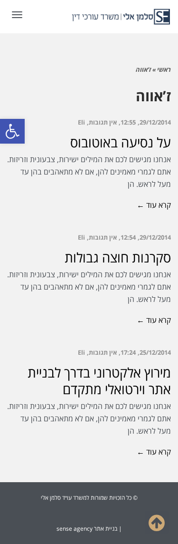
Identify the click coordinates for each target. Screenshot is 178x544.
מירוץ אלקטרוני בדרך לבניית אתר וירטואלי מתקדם (99, 380)
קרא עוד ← (154, 205)
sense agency (74, 529)
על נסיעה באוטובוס (120, 142)
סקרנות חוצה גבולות (118, 257)
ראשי (164, 69)
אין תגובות (103, 122)
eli (81, 122)
